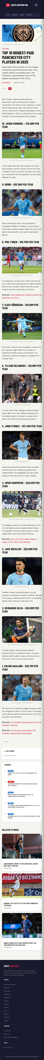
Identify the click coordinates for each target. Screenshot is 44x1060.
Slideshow (6, 741)
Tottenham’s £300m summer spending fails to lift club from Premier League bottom (23, 806)
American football (9, 984)
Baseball (6, 994)
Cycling (6, 1007)
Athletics (6, 988)
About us (7, 1034)
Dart (5, 1010)
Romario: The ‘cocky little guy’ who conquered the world (22, 774)
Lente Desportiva (19, 5)
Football (5, 48)
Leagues (14, 15)
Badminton (7, 991)
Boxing (6, 1001)
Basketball (7, 997)
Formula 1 (11, 781)
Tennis (6, 1020)
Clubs (22, 15)
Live (8, 15)
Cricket (6, 1004)
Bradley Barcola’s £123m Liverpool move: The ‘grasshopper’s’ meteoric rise (20, 795)
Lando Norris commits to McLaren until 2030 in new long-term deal (22, 784)
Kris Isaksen (6, 82)
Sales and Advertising (11, 1037)
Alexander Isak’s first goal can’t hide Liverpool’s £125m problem (24, 817)
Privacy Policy (8, 1047)
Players (29, 15)
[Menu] (36, 5)
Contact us (7, 1031)
